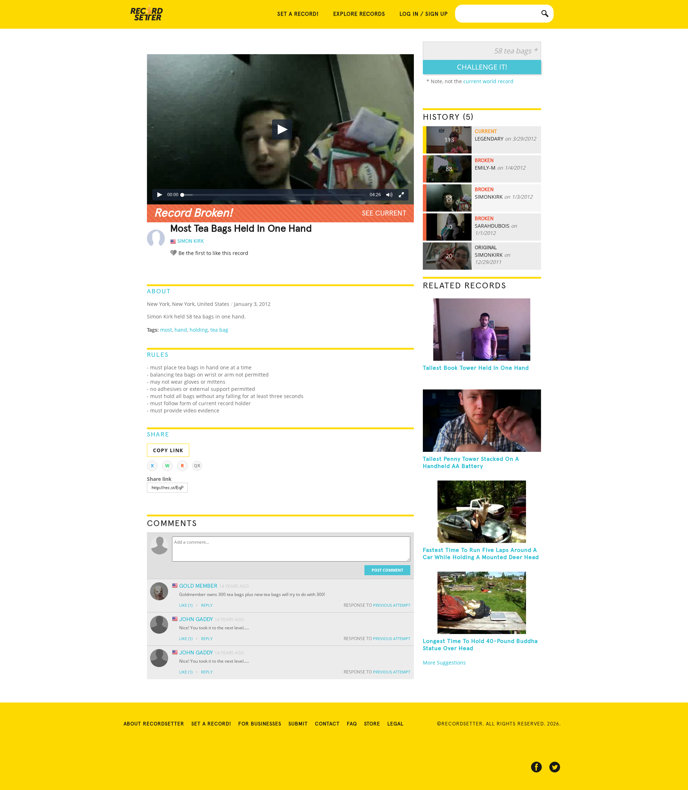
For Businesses (259, 724)
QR (197, 466)
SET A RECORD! (298, 14)
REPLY (206, 605)
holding (199, 329)
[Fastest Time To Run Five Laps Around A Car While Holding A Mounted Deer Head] (482, 512)
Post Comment (387, 570)
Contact (327, 724)
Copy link (168, 450)
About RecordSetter (154, 724)
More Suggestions (444, 662)
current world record (488, 81)
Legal (395, 724)
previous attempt (391, 605)
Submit (298, 724)
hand (181, 329)
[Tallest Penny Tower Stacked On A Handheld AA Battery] (482, 420)
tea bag (219, 329)
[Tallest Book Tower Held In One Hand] (482, 329)
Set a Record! (211, 724)
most (166, 329)
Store (372, 724)
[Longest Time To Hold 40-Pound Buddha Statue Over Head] (482, 603)
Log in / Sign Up (424, 14)
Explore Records (359, 14)
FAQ (352, 724)
